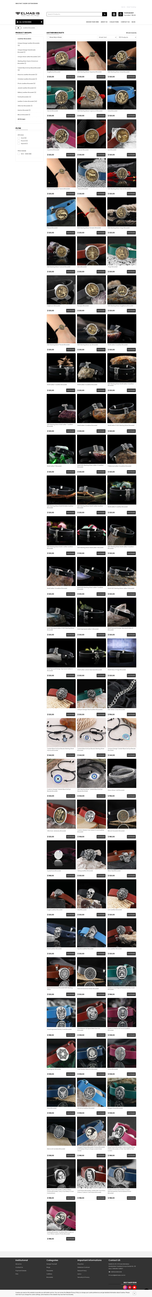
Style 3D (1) (24, 143)
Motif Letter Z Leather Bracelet (118, 345)
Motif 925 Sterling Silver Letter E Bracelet (121, 588)
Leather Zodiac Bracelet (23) (27, 101)
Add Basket (70, 77)
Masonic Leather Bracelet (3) (27, 75)
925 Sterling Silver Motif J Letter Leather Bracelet (60, 547)
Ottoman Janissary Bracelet (56, 831)
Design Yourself (52, 1264)
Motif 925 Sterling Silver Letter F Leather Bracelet (90, 588)
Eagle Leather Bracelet (54, 910)
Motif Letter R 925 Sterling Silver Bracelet (121, 425)
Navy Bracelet (51, 1108)
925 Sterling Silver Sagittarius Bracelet (120, 306)
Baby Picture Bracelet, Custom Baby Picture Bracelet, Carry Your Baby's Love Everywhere (60, 1191)
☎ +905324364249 (115, 1272)
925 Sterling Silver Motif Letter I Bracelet (90, 547)
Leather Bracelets (29, 28)
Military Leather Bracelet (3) (27, 92)
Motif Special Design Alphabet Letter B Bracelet (120, 629)
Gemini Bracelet (52, 111)
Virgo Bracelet (112, 267)
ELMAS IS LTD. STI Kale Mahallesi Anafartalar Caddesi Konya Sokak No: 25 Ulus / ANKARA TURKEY (122, 1266)
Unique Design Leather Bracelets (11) (28, 44)
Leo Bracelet (112, 150)
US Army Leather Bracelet (85, 1108)
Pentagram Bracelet (54, 1069)
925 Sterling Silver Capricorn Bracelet (89, 111)
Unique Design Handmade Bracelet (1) (26, 51)
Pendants (50, 1271)
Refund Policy (82, 1271)
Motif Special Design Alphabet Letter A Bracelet (59, 670)
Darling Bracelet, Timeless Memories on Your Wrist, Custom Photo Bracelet (60, 1233)
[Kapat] (134, 1293)
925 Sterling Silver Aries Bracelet (118, 72)
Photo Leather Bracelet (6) (26, 83)
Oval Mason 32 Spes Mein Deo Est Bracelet (88, 1029)
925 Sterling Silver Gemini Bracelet (119, 189)
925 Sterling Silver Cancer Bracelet (58, 267)
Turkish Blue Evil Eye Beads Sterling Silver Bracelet (90, 749)
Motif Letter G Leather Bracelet (57, 588)
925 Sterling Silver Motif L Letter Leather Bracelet (90, 507)
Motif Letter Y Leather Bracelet (57, 385)
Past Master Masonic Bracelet (87, 1069)
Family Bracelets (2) (24, 97)
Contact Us (19, 1267)
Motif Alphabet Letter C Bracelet (88, 629)
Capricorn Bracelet (53, 306)
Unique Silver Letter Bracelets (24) (29, 57)
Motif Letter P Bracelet (54, 466)
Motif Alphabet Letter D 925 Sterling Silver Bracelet (60, 629)
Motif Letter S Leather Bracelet (87, 425)
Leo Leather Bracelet (115, 949)
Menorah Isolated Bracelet (56, 1149)
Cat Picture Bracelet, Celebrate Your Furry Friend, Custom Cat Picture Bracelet (91, 1191)
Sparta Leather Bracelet (85, 949)
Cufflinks (49, 1274)
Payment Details (21, 1271)
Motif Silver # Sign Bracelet (117, 670)
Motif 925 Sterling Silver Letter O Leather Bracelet (90, 466)
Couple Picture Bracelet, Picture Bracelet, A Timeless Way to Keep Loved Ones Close (91, 1149)
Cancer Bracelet (83, 150)
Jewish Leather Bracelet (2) (27, 88)
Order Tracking (131, 7)
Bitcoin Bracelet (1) (24, 115)
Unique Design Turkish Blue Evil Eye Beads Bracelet (121, 749)
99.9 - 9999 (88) (26, 154)
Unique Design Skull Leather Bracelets (90, 710)
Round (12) (24, 141)
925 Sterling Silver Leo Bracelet (87, 345)
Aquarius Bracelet (53, 150)
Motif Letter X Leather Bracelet (87, 385)
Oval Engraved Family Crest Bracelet (59, 1029)
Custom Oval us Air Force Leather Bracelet (119, 1029)
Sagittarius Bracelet (53, 72)
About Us (19, 1264)
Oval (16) (23, 138)
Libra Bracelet (82, 267)
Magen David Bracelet (115, 1108)
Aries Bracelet (112, 111)
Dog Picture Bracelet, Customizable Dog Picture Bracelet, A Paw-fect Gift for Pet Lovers (121, 1149)
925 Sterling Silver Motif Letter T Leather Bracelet (60, 425)
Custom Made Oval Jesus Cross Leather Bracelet (90, 831)
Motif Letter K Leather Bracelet (118, 507)
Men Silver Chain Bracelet (116, 710)
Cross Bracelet (113, 1069)
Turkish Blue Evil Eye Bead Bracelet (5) (29, 69)
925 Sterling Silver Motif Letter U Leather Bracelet (121, 384)
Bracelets (50, 1277)
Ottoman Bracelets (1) (25, 106)
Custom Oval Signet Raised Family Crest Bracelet (121, 988)
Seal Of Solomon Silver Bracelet (88, 989)
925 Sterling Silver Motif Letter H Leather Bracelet (121, 547)
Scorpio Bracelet (83, 306)
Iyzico (79, 1274)
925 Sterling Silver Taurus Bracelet (58, 189)
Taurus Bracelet (82, 189)
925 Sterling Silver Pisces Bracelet (58, 345)
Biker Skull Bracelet (114, 871)
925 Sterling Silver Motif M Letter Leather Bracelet (60, 507)
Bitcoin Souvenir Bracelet (116, 831)
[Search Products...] (104, 14)
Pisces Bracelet (52, 228)
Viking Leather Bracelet (85, 871)
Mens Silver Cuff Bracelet (116, 790)
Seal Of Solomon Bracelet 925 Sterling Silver (60, 988)
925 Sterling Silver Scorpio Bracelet (89, 228)
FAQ (17, 1274)
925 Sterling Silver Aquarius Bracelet (89, 72)
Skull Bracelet (81, 910)
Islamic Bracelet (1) (24, 110)
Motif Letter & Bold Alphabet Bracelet (89, 670)
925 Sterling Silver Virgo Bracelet (119, 228)
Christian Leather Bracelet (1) (27, 79)
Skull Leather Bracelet (54, 949)
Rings (48, 1267)
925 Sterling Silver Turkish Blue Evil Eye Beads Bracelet (89, 790)
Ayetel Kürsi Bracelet (54, 871)
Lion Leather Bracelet (115, 910)
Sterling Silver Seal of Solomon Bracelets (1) (28, 62)
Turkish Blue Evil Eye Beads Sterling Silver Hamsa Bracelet (60, 749)
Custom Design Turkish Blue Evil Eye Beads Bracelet (59, 790)
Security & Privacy (83, 1277)
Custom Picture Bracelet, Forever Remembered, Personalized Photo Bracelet (119, 1191)
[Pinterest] (130, 1287)
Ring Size (81, 1264)
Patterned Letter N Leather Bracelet (119, 466)
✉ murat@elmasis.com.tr (117, 1275)
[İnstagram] (125, 1287)
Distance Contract (84, 1267)
